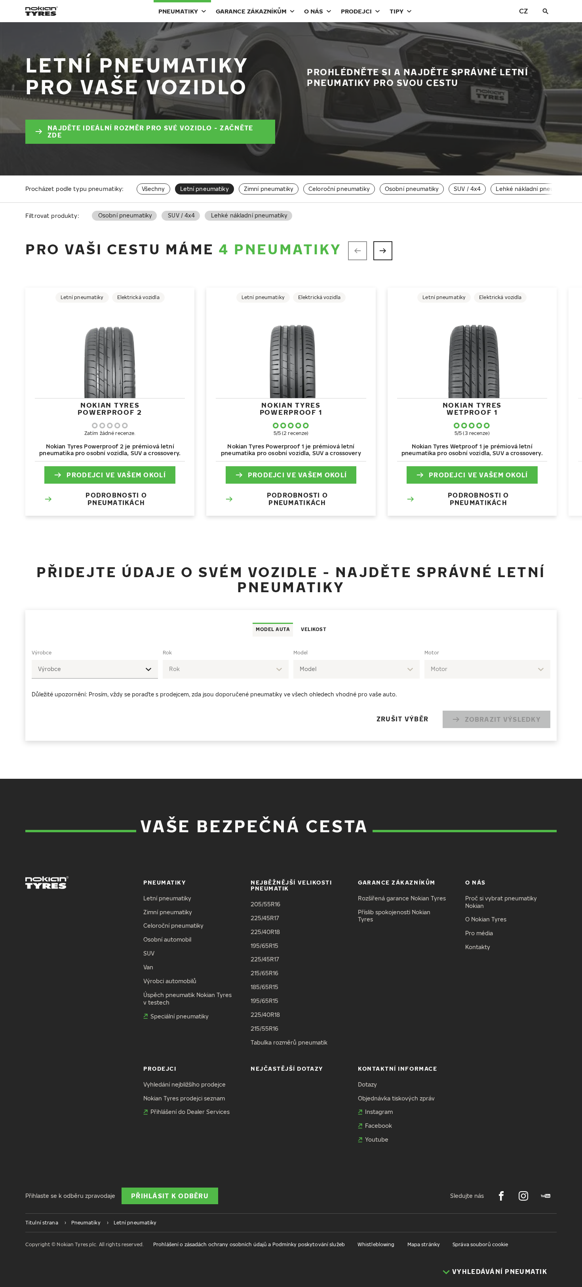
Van (148, 967)
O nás (313, 11)
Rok (167, 653)
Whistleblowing (376, 1244)
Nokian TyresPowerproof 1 (291, 408)
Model (300, 653)
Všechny (153, 188)
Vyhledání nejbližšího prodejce (184, 1084)
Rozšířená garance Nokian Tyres (402, 898)
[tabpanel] (291, 688)
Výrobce (41, 653)
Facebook (378, 1125)
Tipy (396, 11)
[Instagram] (523, 1196)
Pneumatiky (178, 11)
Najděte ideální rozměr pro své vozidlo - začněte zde (150, 131)
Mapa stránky (423, 1244)
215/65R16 (264, 973)
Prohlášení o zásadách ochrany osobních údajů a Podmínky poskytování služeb (249, 1244)
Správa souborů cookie (480, 1244)
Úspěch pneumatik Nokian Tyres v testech (187, 998)
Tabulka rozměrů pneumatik (289, 1042)
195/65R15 (264, 945)
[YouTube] (545, 1196)
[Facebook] (501, 1196)
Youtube (376, 1139)
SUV (148, 953)
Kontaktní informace (397, 1068)
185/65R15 (264, 987)
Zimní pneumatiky (268, 188)
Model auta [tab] (273, 629)
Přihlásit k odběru (170, 1196)
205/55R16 (265, 904)
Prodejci (356, 11)
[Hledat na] (545, 11)
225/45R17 (265, 918)
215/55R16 (264, 1028)
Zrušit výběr (402, 719)
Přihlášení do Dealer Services (190, 1111)
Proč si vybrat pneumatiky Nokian (501, 902)
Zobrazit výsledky (503, 719)
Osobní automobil (167, 939)
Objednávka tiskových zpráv (396, 1098)
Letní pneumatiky (167, 898)
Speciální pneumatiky (179, 1016)
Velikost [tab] (313, 629)
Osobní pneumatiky (412, 188)
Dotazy (367, 1084)
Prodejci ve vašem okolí (116, 475)
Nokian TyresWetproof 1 (472, 408)
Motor (431, 653)
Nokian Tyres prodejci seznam (184, 1098)
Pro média (479, 933)
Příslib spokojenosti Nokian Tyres (394, 916)
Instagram (379, 1111)
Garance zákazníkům (251, 11)
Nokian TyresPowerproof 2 (110, 408)
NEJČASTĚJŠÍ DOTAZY (287, 1068)
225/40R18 (265, 932)
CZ (523, 11)
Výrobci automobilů (169, 981)
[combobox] (95, 669)
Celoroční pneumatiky (339, 188)
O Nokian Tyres (485, 919)
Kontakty (477, 947)
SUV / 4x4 (467, 188)
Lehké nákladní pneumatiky (534, 188)
